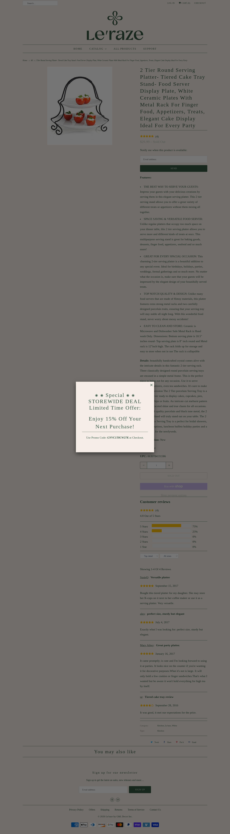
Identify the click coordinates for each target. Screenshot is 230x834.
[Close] (150, 386)
